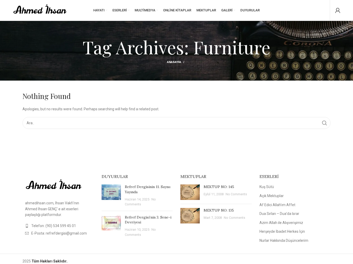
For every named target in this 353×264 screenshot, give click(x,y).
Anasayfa (174, 62)
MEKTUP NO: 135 (219, 210)
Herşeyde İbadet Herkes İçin (282, 231)
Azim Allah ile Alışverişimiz (281, 223)
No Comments (236, 194)
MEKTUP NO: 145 (219, 186)
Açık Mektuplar (271, 196)
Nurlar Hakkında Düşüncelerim (283, 240)
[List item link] (58, 226)
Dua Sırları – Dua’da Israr (279, 214)
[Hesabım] (338, 10)
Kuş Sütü (266, 187)
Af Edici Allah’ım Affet (277, 205)
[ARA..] (325, 123)
